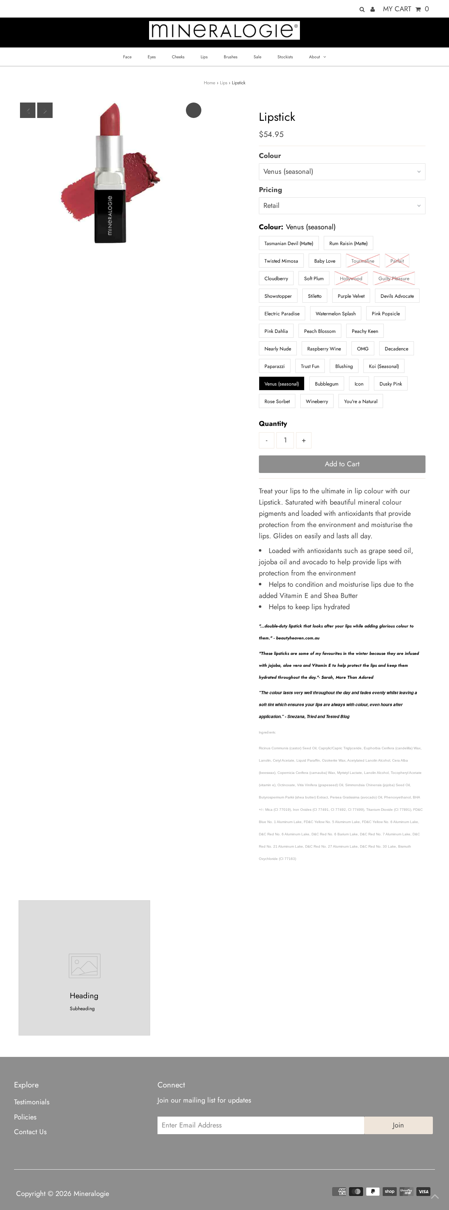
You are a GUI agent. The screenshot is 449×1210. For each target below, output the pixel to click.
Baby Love (324, 260)
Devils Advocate (397, 296)
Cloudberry (276, 278)
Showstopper (278, 296)
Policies (25, 1117)
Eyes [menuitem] (152, 57)
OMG (363, 348)
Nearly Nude (277, 348)
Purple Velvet (351, 296)
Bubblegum (327, 383)
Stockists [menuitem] (285, 57)
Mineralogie (91, 1194)
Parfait (397, 260)
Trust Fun (310, 366)
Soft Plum (314, 278)
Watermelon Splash (336, 313)
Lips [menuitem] (204, 57)
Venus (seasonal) (281, 383)
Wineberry (317, 401)
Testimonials (31, 1102)
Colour (270, 156)
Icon (359, 383)
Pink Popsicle (386, 313)
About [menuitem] (314, 57)
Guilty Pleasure (393, 278)
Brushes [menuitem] (230, 57)
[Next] (45, 110)
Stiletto (315, 296)
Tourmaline (362, 260)
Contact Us (30, 1132)
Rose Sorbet (277, 401)
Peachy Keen (365, 331)
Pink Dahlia (276, 331)
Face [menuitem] (127, 57)
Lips (223, 82)
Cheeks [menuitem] (178, 57)
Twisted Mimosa (281, 260)
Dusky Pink (391, 383)
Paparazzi (274, 366)
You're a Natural (360, 401)
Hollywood (351, 278)
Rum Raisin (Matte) (348, 243)
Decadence (396, 348)
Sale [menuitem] (257, 57)
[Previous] (27, 110)
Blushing (344, 366)
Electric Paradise (282, 313)
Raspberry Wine (324, 348)
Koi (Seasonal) (384, 366)
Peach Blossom (320, 331)
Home (209, 82)
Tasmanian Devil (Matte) (288, 243)
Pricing (270, 190)
